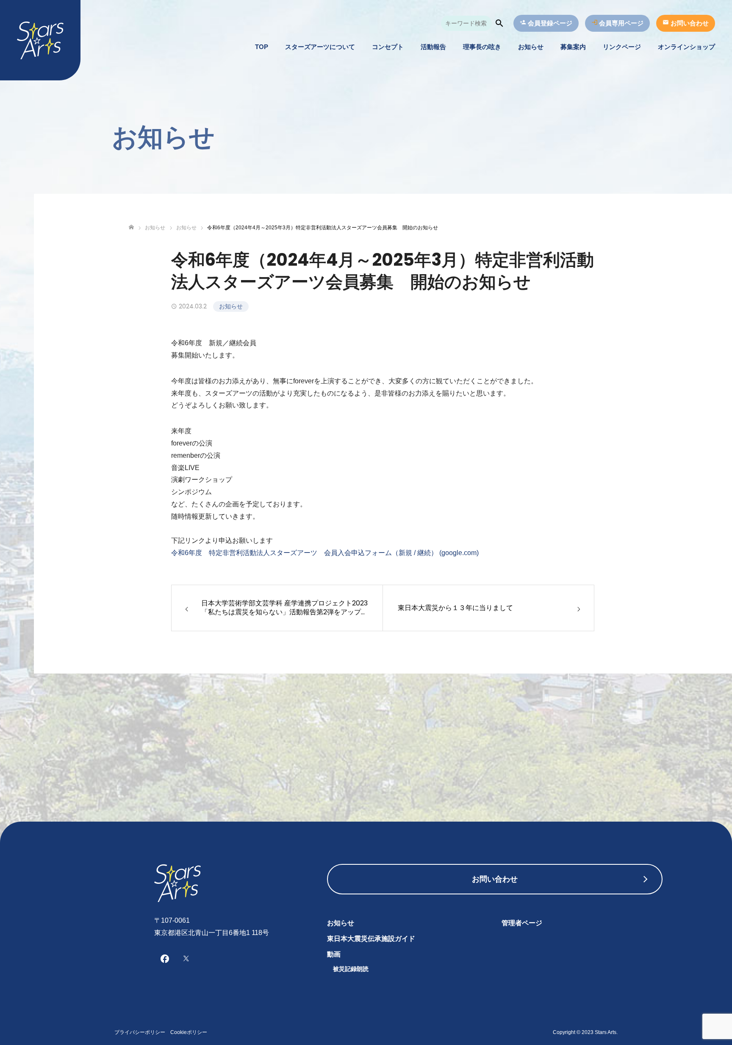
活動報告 (433, 46)
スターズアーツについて (320, 46)
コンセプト (388, 46)
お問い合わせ (495, 879)
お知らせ (530, 46)
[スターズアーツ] (40, 40)
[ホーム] (131, 227)
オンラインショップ (686, 46)
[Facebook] (164, 958)
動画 (334, 954)
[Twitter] (186, 958)
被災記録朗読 (351, 968)
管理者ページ (522, 923)
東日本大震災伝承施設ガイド (371, 938)
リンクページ (622, 46)
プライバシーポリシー (139, 1032)
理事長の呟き (482, 46)
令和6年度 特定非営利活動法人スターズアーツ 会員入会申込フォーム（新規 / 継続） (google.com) (325, 552)
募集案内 (573, 46)
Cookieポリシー (188, 1032)
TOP (261, 46)
